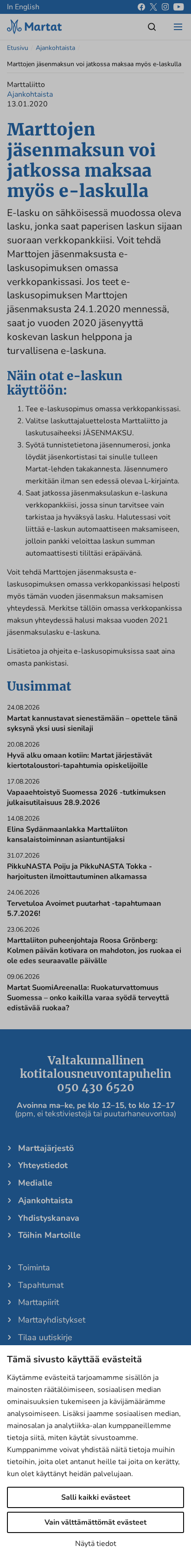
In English (23, 7)
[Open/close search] (152, 27)
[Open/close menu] (178, 27)
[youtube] (178, 7)
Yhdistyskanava (48, 1218)
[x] (153, 7)
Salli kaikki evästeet (95, 1497)
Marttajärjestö (46, 1148)
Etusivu (17, 47)
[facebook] (141, 7)
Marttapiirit (38, 1302)
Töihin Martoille (49, 1235)
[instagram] (165, 7)
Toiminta (34, 1267)
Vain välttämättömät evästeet (95, 1522)
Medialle (35, 1182)
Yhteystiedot (43, 1165)
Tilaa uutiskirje (45, 1337)
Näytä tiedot (95, 1544)
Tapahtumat (41, 1285)
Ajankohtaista (55, 47)
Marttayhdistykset (51, 1319)
